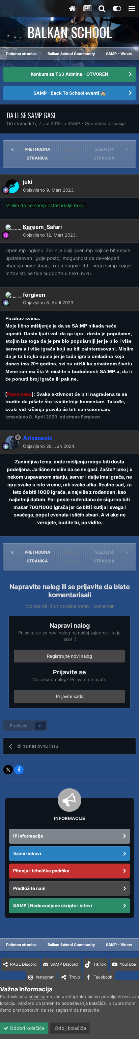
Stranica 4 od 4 (72, 154)
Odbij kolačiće (69, 1028)
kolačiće (37, 996)
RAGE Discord (23, 964)
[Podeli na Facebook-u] (19, 769)
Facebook (102, 977)
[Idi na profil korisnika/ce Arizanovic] (12, 442)
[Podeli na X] (8, 769)
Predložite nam (29, 888)
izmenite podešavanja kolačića (74, 1003)
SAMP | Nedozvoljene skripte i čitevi (52, 905)
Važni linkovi (27, 853)
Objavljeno (49, 190)
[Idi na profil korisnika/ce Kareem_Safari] (12, 231)
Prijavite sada (69, 696)
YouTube (128, 964)
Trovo (74, 977)
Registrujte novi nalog (69, 656)
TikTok (99, 964)
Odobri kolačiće (26, 1028)
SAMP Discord (64, 964)
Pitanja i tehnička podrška (41, 870)
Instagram (45, 977)
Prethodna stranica (37, 154)
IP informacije (28, 836)
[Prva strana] (12, 149)
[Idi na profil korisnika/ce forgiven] (12, 299)
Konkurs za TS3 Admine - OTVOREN (69, 74)
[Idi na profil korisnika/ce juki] (12, 186)
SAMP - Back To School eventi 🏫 (69, 93)
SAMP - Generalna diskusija (96, 123)
